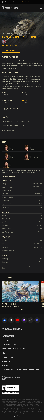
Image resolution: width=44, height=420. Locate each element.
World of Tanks (10, 8)
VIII (30, 33)
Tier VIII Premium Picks (8, 130)
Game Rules (6, 361)
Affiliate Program (9, 345)
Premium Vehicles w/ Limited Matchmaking (14, 125)
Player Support (8, 336)
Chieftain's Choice (7, 121)
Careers (5, 366)
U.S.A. (16, 33)
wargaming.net (11, 378)
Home (3, 33)
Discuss (17, 306)
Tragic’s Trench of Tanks (22, 121)
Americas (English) (12, 329)
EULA (3, 353)
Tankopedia (10, 33)
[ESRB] (10, 389)
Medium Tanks (23, 33)
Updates (4, 306)
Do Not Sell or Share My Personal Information (20, 370)
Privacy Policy (7, 357)
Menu (41, 8)
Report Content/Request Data (14, 349)
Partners (5, 340)
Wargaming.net (12, 416)
